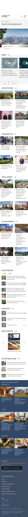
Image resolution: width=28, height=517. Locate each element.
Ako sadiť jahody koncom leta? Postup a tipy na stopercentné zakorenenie (7, 451)
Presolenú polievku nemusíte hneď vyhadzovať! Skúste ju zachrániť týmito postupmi (20, 452)
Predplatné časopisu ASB (8, 484)
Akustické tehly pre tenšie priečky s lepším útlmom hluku (6, 167)
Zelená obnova (8, 221)
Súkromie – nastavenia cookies (9, 494)
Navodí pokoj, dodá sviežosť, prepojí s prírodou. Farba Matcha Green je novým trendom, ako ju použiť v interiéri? (20, 426)
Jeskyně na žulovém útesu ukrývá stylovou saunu (7, 400)
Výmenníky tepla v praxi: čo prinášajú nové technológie (5, 148)
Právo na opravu (6, 489)
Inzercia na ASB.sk (6, 486)
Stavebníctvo (7, 134)
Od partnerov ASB (9, 359)
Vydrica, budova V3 (8, 46)
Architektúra (7, 88)
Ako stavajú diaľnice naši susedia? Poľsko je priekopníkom (15, 301)
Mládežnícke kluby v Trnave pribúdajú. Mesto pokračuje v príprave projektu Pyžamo (20, 123)
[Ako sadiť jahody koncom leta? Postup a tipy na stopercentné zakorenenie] (6, 443)
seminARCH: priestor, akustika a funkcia (16, 313)
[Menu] (25, 16)
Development (7, 177)
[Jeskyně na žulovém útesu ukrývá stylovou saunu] (6, 392)
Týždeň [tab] (4, 273)
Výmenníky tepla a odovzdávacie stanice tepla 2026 (16, 319)
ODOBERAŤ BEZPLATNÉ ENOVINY (12, 468)
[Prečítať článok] (14, 38)
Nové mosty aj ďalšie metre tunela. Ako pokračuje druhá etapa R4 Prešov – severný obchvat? (21, 149)
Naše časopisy (7, 331)
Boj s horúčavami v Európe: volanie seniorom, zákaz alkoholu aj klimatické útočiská (6, 260)
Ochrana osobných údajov (8, 491)
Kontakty (4, 481)
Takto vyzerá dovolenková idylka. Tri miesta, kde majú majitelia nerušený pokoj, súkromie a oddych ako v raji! (7, 426)
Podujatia (6, 308)
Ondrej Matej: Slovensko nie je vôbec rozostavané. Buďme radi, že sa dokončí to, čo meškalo (21, 168)
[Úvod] (6, 16)
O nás (3, 479)
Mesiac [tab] (10, 273)
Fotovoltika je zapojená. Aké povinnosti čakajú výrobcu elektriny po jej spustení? (16, 363)
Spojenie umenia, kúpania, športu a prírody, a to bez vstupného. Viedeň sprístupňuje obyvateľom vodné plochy (16, 290)
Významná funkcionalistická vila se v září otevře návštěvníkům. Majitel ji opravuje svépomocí (20, 401)
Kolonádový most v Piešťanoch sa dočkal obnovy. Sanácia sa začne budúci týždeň (16, 283)
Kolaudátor (14, 83)
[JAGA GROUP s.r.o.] (5, 501)
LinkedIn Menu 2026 (12, 325)
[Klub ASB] (22, 16)
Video (4, 55)
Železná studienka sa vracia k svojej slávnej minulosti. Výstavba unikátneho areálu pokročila (16, 278)
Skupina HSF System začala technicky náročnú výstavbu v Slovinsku (16, 375)
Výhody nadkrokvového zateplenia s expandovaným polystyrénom (15, 369)
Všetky (5, 83)
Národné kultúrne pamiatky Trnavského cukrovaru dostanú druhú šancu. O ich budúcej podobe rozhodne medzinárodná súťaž (21, 194)
